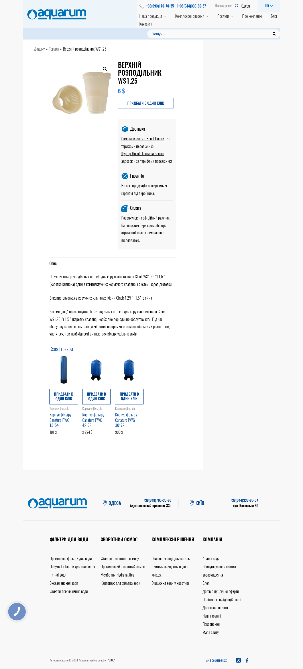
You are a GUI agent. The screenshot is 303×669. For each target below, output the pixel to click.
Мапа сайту (211, 632)
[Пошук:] (213, 33)
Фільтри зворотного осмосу (120, 558)
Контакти (145, 24)
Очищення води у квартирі (170, 583)
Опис (53, 263)
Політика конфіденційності (222, 599)
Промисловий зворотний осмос (123, 566)
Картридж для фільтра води (120, 583)
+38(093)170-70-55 (160, 6)
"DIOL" (111, 660)
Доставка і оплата (215, 607)
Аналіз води (211, 558)
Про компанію (252, 16)
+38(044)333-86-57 (192, 6)
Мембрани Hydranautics (117, 575)
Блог (274, 16)
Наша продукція (150, 16)
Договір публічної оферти (221, 591)
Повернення (211, 624)
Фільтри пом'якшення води (69, 591)
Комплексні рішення (189, 16)
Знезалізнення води (64, 583)
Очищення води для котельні (172, 558)
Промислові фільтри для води (71, 558)
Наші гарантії (212, 616)
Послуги (223, 16)
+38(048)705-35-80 (157, 500)
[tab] (53, 263)
